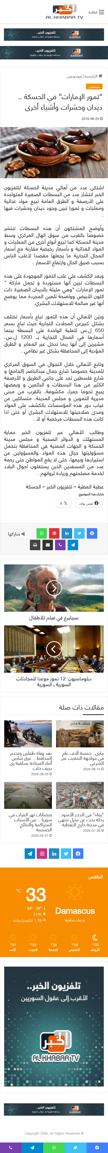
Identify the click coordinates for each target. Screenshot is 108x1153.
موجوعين (74, 75)
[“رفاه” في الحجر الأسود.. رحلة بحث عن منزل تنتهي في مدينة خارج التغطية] (80, 795)
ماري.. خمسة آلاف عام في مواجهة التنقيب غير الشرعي (82, 757)
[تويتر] (79, 533)
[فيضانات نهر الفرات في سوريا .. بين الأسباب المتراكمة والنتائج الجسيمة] (28, 795)
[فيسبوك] (92, 533)
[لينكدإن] (67, 533)
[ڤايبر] (60, 545)
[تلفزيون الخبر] (64, 11)
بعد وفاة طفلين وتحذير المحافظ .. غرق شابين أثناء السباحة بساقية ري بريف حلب (31, 760)
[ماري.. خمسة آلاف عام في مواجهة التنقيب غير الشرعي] (80, 733)
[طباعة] (35, 545)
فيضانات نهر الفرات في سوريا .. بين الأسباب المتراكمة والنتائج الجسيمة (30, 821)
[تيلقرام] (73, 545)
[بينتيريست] (54, 533)
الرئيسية (91, 75)
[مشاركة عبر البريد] (47, 545)
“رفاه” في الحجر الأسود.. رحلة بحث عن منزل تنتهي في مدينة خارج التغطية (81, 819)
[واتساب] (41, 533)
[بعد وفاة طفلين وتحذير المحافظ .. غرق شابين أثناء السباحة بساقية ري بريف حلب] (28, 733)
